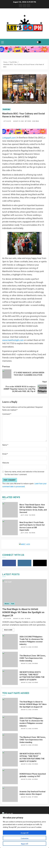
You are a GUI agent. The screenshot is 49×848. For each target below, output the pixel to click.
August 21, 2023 (18, 121)
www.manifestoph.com (13, 340)
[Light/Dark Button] (38, 42)
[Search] (45, 42)
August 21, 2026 (18, 618)
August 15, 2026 (26, 779)
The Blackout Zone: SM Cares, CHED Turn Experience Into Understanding (32, 658)
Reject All (24, 844)
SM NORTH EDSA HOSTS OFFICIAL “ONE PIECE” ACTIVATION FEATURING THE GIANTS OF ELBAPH (31, 676)
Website (5, 463)
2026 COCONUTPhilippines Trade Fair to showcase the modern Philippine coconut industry (31, 640)
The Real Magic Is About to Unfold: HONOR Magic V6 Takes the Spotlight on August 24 (23, 612)
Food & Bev (6, 109)
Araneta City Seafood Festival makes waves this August (32, 793)
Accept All (24, 833)
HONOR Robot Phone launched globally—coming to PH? (32, 775)
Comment (6, 414)
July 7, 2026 (24, 515)
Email (5, 454)
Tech (12, 603)
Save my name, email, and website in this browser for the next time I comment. (24, 473)
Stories (7, 603)
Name (5, 445)
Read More (8, 630)
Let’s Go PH (7, 121)
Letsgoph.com (8, 137)
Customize (24, 838)
